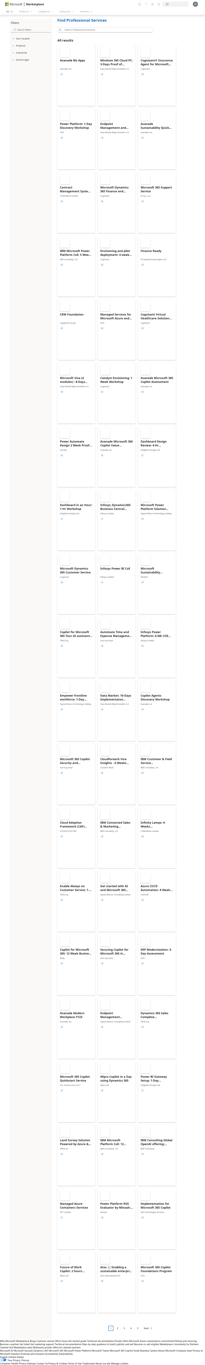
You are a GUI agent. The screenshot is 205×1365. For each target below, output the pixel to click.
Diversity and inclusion (32, 1353)
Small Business (141, 1350)
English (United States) (12, 1357)
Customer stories (45, 1341)
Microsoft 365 (56, 1350)
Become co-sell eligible (146, 1344)
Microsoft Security (23, 1350)
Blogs (33, 1341)
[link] (76, 75)
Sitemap (31, 1363)
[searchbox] (34, 29)
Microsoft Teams (100, 1350)
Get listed (25, 1344)
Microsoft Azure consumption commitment (152, 1341)
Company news (184, 1350)
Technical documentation (100, 1341)
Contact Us (42, 1363)
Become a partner (9, 1344)
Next (146, 1328)
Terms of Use (75, 1363)
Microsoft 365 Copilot (121, 1350)
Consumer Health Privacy (13, 1363)
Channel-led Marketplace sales (16, 1347)
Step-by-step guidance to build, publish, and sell (107, 1344)
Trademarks (88, 1363)
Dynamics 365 (40, 1350)
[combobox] (106, 30)
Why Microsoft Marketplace (14, 1341)
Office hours (61, 1341)
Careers (153, 1350)
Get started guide (77, 1341)
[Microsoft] (13, 4)
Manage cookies (119, 1363)
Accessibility (51, 1353)
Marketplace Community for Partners (179, 1344)
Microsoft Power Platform (77, 1350)
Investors (15, 1353)
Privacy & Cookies (57, 1363)
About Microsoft (166, 1350)
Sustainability (66, 1353)
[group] (61, 74)
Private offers (121, 1341)
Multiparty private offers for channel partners (56, 1347)
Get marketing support (42, 1344)
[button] (60, 30)
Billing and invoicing (186, 1341)
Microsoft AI (6, 1350)
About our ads (102, 1363)
